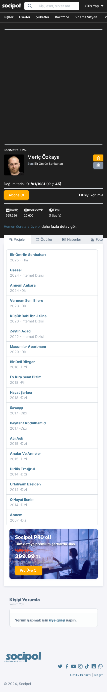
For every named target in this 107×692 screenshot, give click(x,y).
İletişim (98, 675)
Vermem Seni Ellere (26, 300)
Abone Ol (16, 195)
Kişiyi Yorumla (91, 195)
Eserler (24, 17)
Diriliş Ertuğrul (22, 469)
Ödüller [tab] (46, 239)
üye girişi (57, 620)
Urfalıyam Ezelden (25, 484)
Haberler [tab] (73, 239)
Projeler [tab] (19, 239)
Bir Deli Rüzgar (22, 362)
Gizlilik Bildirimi (80, 675)
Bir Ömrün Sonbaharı (48, 163)
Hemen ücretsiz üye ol (22, 226)
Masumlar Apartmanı (28, 346)
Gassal (16, 270)
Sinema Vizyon (86, 17)
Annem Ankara (23, 285)
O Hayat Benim (22, 499)
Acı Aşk (16, 438)
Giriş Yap (92, 6)
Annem (16, 515)
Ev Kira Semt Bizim (26, 377)
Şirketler (42, 17)
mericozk (35, 210)
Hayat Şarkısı (21, 392)
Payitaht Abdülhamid (28, 423)
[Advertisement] (53, 87)
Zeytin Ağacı (20, 331)
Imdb (14, 210)
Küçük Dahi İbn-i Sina (28, 316)
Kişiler (8, 17)
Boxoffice (62, 17)
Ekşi (56, 210)
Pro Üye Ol (28, 570)
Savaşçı (16, 407)
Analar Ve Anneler (25, 453)
